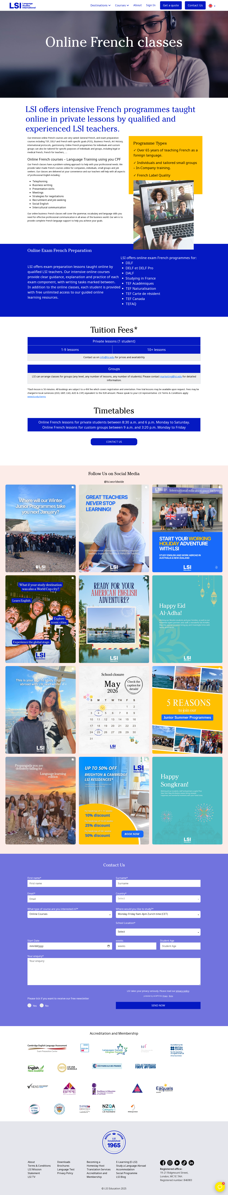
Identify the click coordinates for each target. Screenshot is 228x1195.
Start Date (33, 940)
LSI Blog (121, 1177)
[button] (212, 5)
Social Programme (126, 1173)
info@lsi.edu (107, 357)
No (47, 1005)
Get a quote (171, 5)
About (137, 5)
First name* (34, 878)
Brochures (63, 1165)
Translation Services (99, 1169)
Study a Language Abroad (131, 1165)
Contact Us (195, 5)
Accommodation (125, 1169)
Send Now (158, 1005)
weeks (119, 940)
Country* (121, 893)
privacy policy (182, 990)
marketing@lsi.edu (171, 376)
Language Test (65, 1169)
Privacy (165, 996)
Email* (31, 893)
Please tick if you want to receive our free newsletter (58, 998)
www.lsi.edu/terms (36, 396)
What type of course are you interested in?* (52, 909)
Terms (171, 996)
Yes (35, 1005)
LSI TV (31, 1177)
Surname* (122, 878)
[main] (114, 513)
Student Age (167, 940)
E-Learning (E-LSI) (126, 1162)
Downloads (63, 1162)
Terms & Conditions (39, 1165)
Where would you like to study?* (135, 909)
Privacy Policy (65, 1173)
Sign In (150, 5)
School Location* (125, 923)
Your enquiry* (35, 956)
